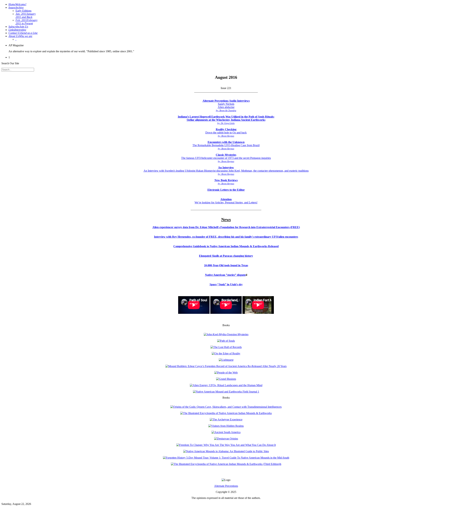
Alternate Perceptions (226, 485)
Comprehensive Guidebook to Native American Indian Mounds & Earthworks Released (226, 246)
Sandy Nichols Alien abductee (226, 105)
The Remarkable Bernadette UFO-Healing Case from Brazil (226, 145)
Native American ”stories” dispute (225, 274)
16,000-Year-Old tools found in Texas (226, 265)
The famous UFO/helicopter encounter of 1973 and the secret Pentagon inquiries (226, 158)
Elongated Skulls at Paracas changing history (226, 255)
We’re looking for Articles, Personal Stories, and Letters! (226, 201)
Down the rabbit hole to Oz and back (226, 132)
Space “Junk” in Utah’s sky (226, 284)
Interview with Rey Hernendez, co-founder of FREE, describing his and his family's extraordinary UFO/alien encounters (226, 236)
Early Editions (23, 10)
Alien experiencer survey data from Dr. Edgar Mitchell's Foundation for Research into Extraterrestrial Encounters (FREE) (226, 227)
